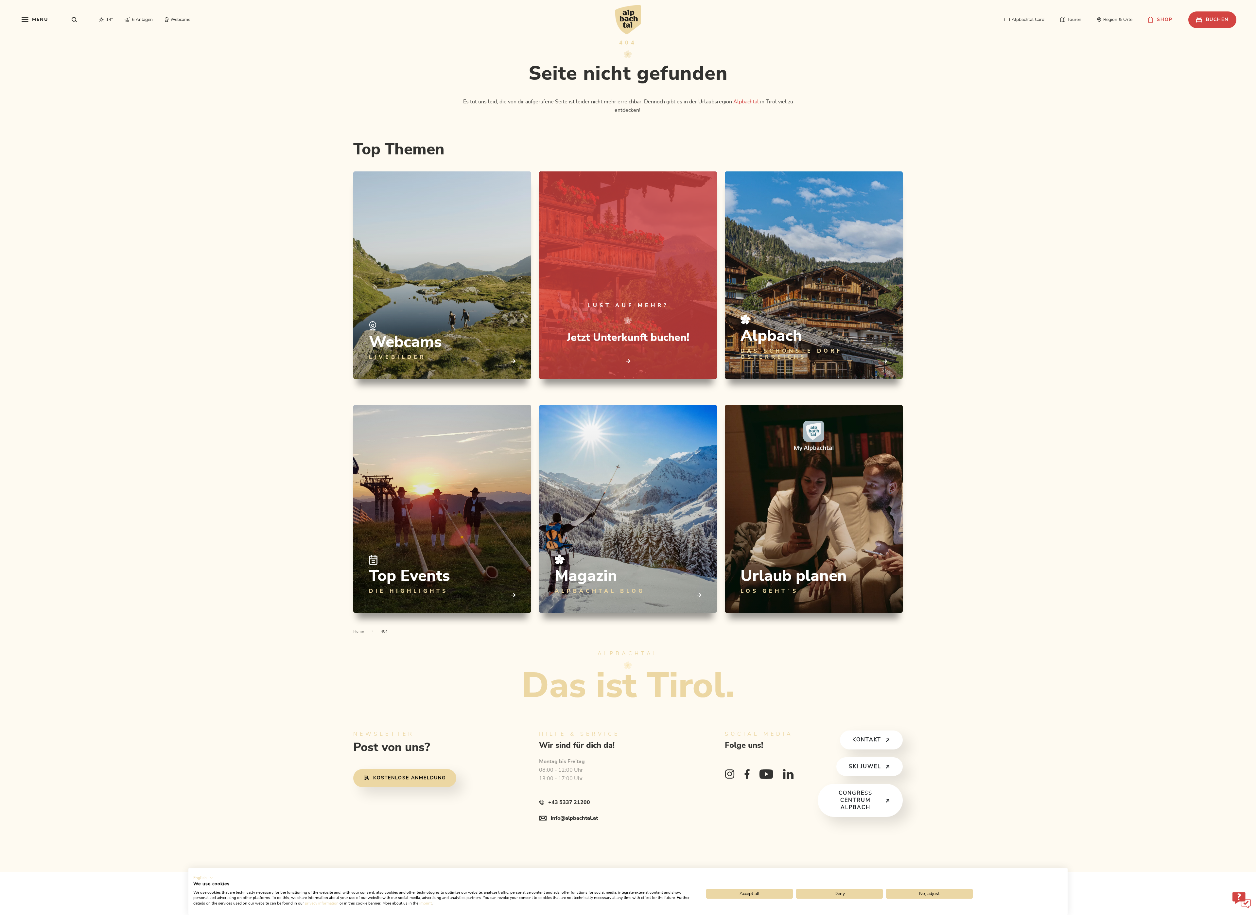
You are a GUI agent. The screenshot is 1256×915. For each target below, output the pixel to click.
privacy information (322, 903)
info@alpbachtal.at (574, 818)
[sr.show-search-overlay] (74, 19)
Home (358, 631)
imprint (425, 903)
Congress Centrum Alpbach (855, 800)
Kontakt (866, 739)
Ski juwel (865, 766)
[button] (203, 877)
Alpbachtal (746, 101)
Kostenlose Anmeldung (409, 778)
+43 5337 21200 (569, 802)
